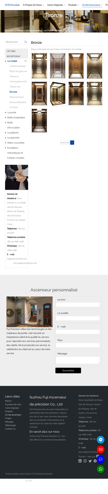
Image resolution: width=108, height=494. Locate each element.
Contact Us (10, 429)
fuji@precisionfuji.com (17, 259)
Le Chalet (12, 61)
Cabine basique (18, 66)
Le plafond (12, 132)
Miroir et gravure (18, 71)
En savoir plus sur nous (44, 431)
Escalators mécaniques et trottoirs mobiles (15, 152)
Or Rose (14, 107)
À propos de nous (32, 5)
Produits (72, 5)
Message (9, 422)
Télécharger (10, 425)
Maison (20, 30)
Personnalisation (18, 102)
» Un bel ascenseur (33, 30)
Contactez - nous (17, 182)
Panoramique (17, 97)
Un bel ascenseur (91, 5)
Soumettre (68, 370)
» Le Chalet (47, 30)
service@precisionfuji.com (25, 263)
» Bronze (58, 30)
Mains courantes (15, 142)
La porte (11, 112)
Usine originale (55, 5)
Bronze (13, 92)
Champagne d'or (18, 81)
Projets (8, 418)
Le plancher (13, 137)
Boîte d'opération (16, 117)
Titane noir (15, 86)
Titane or (14, 76)
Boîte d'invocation (13, 125)
